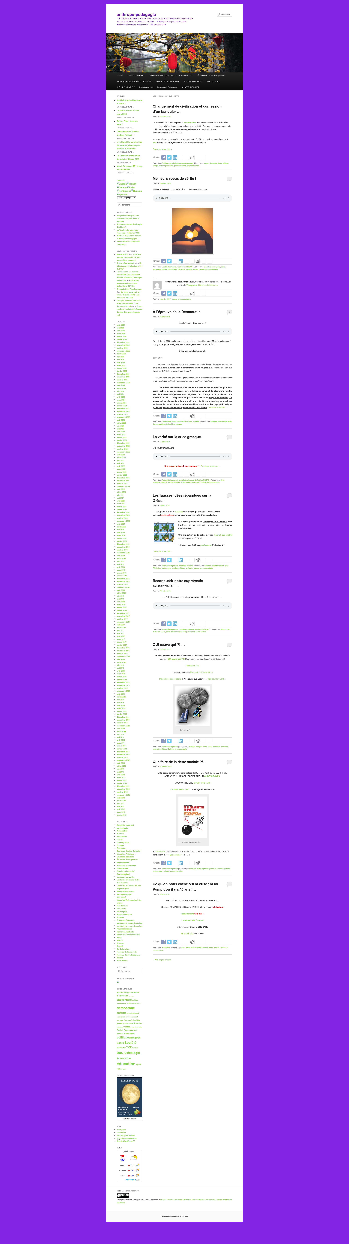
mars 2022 (121, 469)
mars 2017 (121, 639)
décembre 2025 (123, 342)
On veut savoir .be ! (179, 789)
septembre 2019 (123, 552)
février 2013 (121, 780)
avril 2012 (121, 809)
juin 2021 (120, 495)
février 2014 (121, 745)
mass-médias (172, 568)
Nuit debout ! (122, 905)
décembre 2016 (123, 647)
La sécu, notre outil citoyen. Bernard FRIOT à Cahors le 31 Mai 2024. (128, 295)
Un (124, 162)
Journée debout (123, 874)
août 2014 (121, 728)
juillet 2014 (121, 731)
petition (120, 1033)
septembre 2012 (123, 795)
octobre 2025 (122, 348)
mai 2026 (120, 327)
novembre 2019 (123, 547)
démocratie (222, 421)
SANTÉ (120, 940)
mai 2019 (120, 564)
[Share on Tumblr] (186, 157)
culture (133, 1003)
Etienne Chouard (201, 947)
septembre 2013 (123, 760)
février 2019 (121, 573)
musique (120, 1027)
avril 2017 (121, 636)
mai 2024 (120, 394)
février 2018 (121, 607)
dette (220, 163)
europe (155, 165)
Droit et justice (123, 842)
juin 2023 (120, 426)
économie (156, 482)
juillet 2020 (121, 526)
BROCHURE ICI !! (202, 782)
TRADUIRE (121, 180)
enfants (121, 1013)
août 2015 (121, 694)
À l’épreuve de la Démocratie (176, 311)
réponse (177, 424)
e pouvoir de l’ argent (193, 920)
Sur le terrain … (123, 949)
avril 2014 (121, 740)
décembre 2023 (123, 408)
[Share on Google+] (181, 157)
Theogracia (191, 284)
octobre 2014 (122, 722)
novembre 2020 (123, 515)
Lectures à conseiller (125, 877)
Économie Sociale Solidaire (128, 851)
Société (196, 421)
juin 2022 (120, 460)
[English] (122, 183)
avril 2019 (121, 567)
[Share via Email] (203, 157)
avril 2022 (121, 466)
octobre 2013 (122, 757)
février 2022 (121, 472)
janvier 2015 (122, 714)
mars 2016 (121, 673)
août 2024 (121, 385)
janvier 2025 (122, 371)
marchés (195, 482)
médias (126, 1026)
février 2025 (121, 368)
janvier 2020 (122, 541)
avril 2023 (121, 431)
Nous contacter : (213, 81)
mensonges (172, 269)
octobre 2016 (122, 653)
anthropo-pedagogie (136, 14)
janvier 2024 (122, 405)
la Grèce (179, 511)
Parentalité (121, 908)
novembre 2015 (123, 685)
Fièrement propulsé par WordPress (174, 1216)
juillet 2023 (121, 423)
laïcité (131, 1023)
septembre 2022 (123, 451)
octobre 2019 (122, 549)
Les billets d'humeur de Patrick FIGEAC (177, 267)
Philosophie (122, 911)
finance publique (159, 424)
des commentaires (126, 1138)
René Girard (214, 947)
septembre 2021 (123, 486)
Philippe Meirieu (129, 1033)
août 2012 (121, 797)
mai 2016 (120, 668)
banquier (213, 163)
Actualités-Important (170, 480)
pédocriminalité (180, 165)
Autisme (120, 833)
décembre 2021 (123, 477)
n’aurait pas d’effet (223, 534)
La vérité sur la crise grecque (177, 436)
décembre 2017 (123, 613)
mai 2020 (120, 529)
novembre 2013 (123, 754)
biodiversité (122, 836)
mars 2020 (121, 535)
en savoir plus (187, 933)
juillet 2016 (121, 662)
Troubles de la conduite (127, 951)
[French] (131, 183)
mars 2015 (121, 708)
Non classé (121, 897)
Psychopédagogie (124, 928)
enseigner (121, 1017)
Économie (182, 565)
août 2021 (121, 489)
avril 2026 (121, 330)
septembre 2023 (123, 417)
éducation (126, 1063)
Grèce (168, 424)
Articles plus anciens (162, 960)
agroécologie (122, 828)
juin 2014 (120, 734)
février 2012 (121, 815)
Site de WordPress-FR (126, 1141)
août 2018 (121, 590)
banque (192, 746)
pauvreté (181, 269)
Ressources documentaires (128, 934)
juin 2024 (120, 391)
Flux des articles (126, 1135)
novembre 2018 (123, 581)
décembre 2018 (123, 578)
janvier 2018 (122, 610)
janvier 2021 (122, 509)
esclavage (157, 269)
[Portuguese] (124, 191)
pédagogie (134, 1037)
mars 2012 (121, 812)
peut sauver (206, 544)
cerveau (131, 996)
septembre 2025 (123, 350)
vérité (195, 269)
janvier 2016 (122, 679)
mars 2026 (121, 333)
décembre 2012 (123, 786)
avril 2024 (121, 397)
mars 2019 (121, 570)
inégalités (135, 1020)
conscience (121, 1003)
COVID (119, 839)
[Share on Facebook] (163, 157)
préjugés (189, 568)
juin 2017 (120, 630)
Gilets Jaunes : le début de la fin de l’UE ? (129, 266)
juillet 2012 (121, 800)
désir (188, 947)
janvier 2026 (122, 339)
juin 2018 (120, 596)
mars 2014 (121, 743)
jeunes (119, 1023)
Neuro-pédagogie (124, 894)
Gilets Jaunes (122, 868)
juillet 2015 (121, 696)
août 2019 (121, 555)
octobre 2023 (122, 414)
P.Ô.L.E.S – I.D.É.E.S (126, 87)
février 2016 (121, 676)
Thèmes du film (192, 665)
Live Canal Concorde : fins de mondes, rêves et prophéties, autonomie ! (129, 145)
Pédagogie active (146, 87)
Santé (119, 937)
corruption (216, 267)
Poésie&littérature (124, 914)
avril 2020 (121, 532)
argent (206, 163)
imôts (164, 568)
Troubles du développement (128, 954)
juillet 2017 (121, 627)
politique (189, 269)
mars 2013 (121, 777)
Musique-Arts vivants (125, 891)
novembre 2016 (123, 650)
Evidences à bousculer (126, 865)
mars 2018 (121, 604)
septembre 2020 (123, 521)
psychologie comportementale (181, 163)
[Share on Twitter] (169, 157)
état (118, 1069)
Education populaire (125, 856)
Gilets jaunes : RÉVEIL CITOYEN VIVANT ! (134, 81)
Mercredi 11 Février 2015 (201, 672)
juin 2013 (120, 768)
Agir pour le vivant (216, 678)
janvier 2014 (122, 748)
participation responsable (176, 631)
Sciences (120, 943)
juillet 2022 (121, 457)
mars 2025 (121, 365)
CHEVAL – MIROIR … (136, 75)
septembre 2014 (123, 725)
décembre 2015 (123, 682)
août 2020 (121, 524)
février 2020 (121, 538)
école (122, 1052)
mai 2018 (120, 598)
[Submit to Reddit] (192, 157)
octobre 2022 (122, 449)
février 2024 (121, 402)
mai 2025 (120, 359)
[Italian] (131, 187)
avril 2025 (121, 362)
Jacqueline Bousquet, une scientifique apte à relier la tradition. (128, 218)
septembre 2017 (123, 621)
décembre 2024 (123, 374)
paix (140, 1027)
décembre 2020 (123, 512)
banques (213, 421)
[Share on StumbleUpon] (198, 157)
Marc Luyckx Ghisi (166, 165)
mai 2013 (120, 771)
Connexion (121, 1132)
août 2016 (121, 659)
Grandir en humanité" (126, 871)
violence (135, 1048)
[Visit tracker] (118, 982)
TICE (129, 1047)
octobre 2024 (122, 379)
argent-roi (207, 267)
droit (138, 1003)
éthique (225, 163)
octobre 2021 (122, 483)
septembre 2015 (123, 691)
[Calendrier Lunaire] (129, 1119)
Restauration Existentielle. (167, 87)
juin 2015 (120, 699)
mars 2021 (121, 503)
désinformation (218, 565)
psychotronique (193, 165)
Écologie (120, 845)
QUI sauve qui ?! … (169, 644)
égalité (138, 1065)
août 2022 (121, 454)
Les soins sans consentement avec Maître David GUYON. (128, 283)
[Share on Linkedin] (175, 157)
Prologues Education (126, 920)
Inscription (121, 1129)
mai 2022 (120, 463)
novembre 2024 (123, 376)
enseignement (133, 1013)
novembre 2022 (123, 446)
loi (141, 1023)
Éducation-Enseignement (127, 859)
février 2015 (121, 711)
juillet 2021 (121, 492)
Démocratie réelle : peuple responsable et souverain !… (171, 75)
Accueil (120, 75)
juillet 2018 (121, 593)
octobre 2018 (122, 584)
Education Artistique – (126, 853)
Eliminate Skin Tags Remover (129, 289)
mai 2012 (120, 806)
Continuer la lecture (162, 149)
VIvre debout (122, 960)
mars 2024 (121, 399)
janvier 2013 (122, 783)
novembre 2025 (123, 345)
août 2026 (121, 325)
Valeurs (120, 957)
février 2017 (121, 642)
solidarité (121, 1047)
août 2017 (121, 624)
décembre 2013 (123, 751)
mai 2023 (120, 428)
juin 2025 (120, 356)
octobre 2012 (122, 792)
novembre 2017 (123, 616)
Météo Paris (129, 1151)
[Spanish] (122, 194)
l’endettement (187, 913)
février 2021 (121, 506)
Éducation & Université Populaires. (211, 75)
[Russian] (136, 191)
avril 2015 (121, 705)
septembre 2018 (123, 587)
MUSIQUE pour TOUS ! (192, 81)
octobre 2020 (122, 518)
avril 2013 (121, 774)
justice (125, 1023)
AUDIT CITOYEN (212, 776)
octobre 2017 (122, 619)
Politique (165, 163)
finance (164, 269)
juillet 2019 (121, 558)
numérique (134, 1027)
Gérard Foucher (174, 482)
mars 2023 (121, 434)
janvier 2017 (122, 645)
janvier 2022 (122, 475)
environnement (123, 862)
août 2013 (121, 763)
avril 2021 (121, 500)
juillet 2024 (121, 388)
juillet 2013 (121, 766)
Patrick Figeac (123, 1030)
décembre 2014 (123, 717)
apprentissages (124, 992)
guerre (189, 482)
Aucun (125, 107)
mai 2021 (120, 498)
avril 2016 (121, 670)
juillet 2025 (121, 353)
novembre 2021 (123, 480)
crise (205, 746)
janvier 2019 (122, 575)
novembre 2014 (123, 719)
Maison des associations (170, 678)
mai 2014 (120, 737)
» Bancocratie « (175, 854)
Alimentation (122, 830)
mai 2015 (120, 702)
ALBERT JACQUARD (190, 87)
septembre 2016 (123, 656)
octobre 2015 (122, 688)
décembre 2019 (123, 544)
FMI (154, 568)
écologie (133, 1052)
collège (135, 1000)
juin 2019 (120, 561)
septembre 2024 (123, 382)
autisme (135, 992)
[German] (122, 187)
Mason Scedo (122, 254)
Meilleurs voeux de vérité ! (174, 178)
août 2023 (121, 420)
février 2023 (121, 437)
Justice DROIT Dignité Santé (167, 81)
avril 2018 (121, 601)
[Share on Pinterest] (175, 261)
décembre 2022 (123, 443)
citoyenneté (124, 1000)
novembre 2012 (123, 789)
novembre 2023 (123, 411)
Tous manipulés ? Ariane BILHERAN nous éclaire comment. (129, 257)
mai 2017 (120, 633)
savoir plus (160, 851)
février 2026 (121, 336)
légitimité (205, 868)
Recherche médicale (125, 931)
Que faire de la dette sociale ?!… (180, 761)
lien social (161, 631)
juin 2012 (120, 803)
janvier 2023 (122, 440)
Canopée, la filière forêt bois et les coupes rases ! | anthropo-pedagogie (129, 303)
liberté (137, 1023)
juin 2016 (120, 665)
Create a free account (125, 263)
